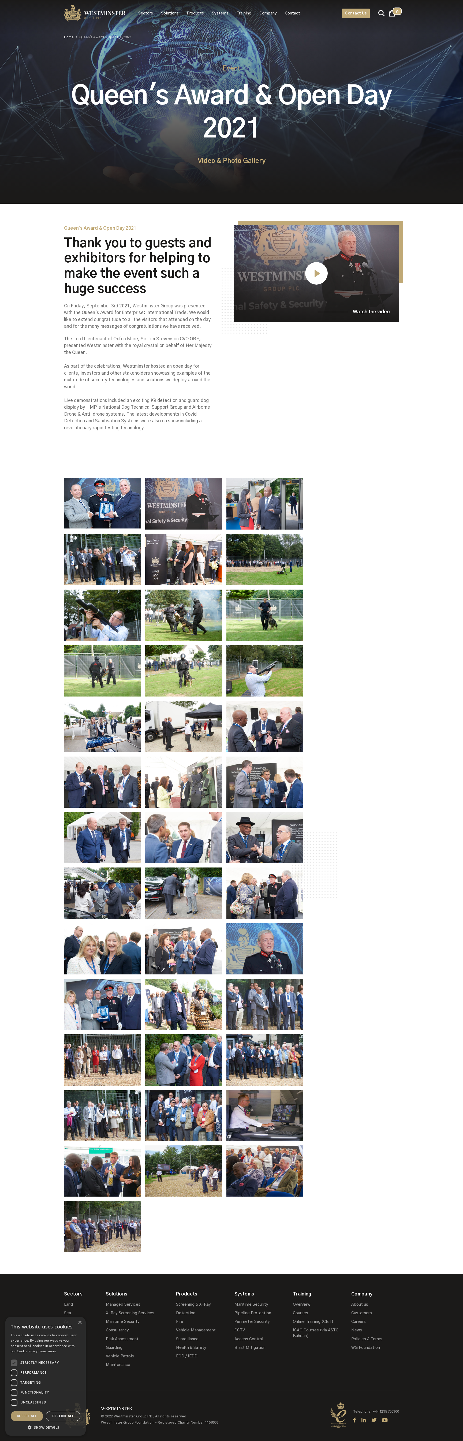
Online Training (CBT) (313, 1322)
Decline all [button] (63, 1416)
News (356, 1330)
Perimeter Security (252, 1322)
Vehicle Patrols (120, 1356)
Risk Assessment (122, 1339)
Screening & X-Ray (193, 1304)
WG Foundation (365, 1348)
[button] (145, 13)
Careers (358, 1322)
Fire (179, 1322)
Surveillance (187, 1339)
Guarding (114, 1348)
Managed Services (123, 1304)
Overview (301, 1304)
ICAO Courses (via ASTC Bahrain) (315, 1333)
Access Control (248, 1339)
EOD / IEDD (186, 1356)
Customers (361, 1313)
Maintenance (118, 1365)
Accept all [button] (27, 1416)
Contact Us (356, 13)
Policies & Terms (366, 1339)
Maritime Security (123, 1322)
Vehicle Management (196, 1330)
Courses (300, 1313)
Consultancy (117, 1330)
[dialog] (45, 1376)
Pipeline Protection (252, 1313)
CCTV (239, 1330)
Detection (185, 1313)
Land (68, 1304)
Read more (48, 1351)
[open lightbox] (102, 504)
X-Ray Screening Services (130, 1313)
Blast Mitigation (250, 1348)
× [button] (80, 1323)
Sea (67, 1313)
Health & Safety (191, 1348)
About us (359, 1304)
